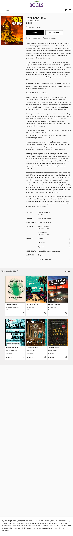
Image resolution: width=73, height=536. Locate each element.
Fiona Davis (32, 350)
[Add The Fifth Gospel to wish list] (66, 357)
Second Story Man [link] (12, 348)
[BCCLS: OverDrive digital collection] (36, 4)
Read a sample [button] (54, 33)
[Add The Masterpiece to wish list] (45, 357)
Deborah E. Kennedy (13, 307)
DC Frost (31, 307)
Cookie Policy (6, 530)
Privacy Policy (50, 521)
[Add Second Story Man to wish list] (23, 357)
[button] (35, 32)
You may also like (9, 271)
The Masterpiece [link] (32, 348)
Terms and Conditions (36, 521)
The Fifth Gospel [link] (53, 348)
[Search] (2, 10)
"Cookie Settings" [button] (54, 526)
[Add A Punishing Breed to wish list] (45, 313)
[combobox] (32, 10)
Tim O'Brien (53, 307)
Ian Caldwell (53, 350)
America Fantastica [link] (54, 304)
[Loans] (66, 10)
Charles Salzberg (33, 21)
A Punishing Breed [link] (33, 304)
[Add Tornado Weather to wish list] (23, 313)
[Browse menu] (70, 10)
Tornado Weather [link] (11, 304)
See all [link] (67, 272)
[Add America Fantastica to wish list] (66, 313)
